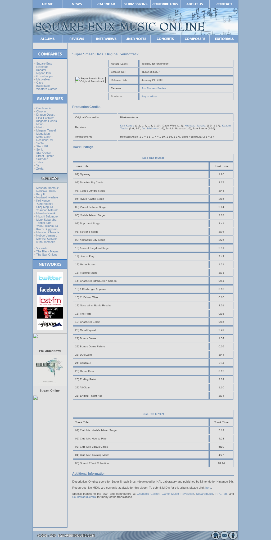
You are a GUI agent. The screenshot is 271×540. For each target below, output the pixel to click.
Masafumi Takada (47, 232)
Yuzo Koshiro (44, 203)
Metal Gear (43, 136)
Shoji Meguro (44, 206)
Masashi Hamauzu (48, 187)
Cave (39, 82)
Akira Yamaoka (45, 241)
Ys (38, 165)
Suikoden (42, 159)
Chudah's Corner (148, 493)
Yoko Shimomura (47, 226)
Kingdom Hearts (46, 120)
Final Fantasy (45, 117)
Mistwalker (43, 79)
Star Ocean (43, 152)
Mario (39, 127)
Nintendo (42, 66)
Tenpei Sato (43, 222)
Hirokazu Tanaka (195, 125)
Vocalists (42, 248)
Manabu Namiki (46, 213)
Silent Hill (42, 146)
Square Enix (44, 63)
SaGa (40, 143)
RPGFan (221, 493)
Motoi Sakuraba (46, 219)
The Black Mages (47, 251)
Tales (39, 162)
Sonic (39, 149)
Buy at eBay (149, 96)
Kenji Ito (41, 194)
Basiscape (43, 85)
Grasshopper (44, 76)
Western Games (46, 88)
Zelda (39, 168)
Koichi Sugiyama (46, 229)
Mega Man (43, 133)
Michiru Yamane (46, 238)
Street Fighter (45, 155)
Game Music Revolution (178, 493)
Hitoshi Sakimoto (47, 216)
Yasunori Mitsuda (47, 210)
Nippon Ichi (43, 73)
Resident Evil (44, 140)
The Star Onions (46, 254)
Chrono (41, 111)
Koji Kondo (43, 200)
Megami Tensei (46, 130)
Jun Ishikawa (150, 128)
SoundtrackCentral (84, 496)
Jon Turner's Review (154, 88)
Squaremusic (204, 493)
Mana (39, 124)
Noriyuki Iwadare (47, 197)
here (208, 487)
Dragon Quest (45, 114)
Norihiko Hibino (46, 191)
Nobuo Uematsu (46, 235)
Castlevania (43, 108)
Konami (41, 69)
